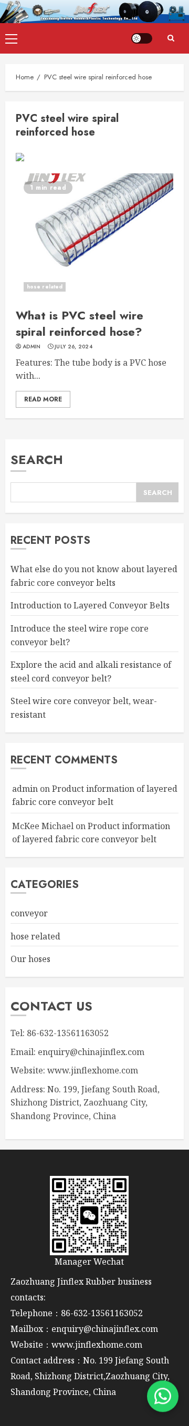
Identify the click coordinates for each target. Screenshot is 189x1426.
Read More (43, 399)
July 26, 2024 (73, 346)
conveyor (29, 913)
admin (32, 346)
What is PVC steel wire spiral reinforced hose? (79, 323)
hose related (44, 287)
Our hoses (30, 959)
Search (36, 459)
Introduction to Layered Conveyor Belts (90, 605)
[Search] (171, 38)
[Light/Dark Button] (141, 38)
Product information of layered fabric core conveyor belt (91, 832)
